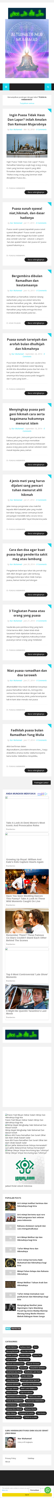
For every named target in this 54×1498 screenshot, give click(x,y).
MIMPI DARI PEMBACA (29, 1388)
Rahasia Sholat (30, 1409)
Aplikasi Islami (25, 1347)
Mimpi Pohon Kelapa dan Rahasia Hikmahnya (32, 1272)
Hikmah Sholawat (33, 1364)
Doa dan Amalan (27, 1351)
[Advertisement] (27, 1076)
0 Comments (41, 129)
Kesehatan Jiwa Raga (14, 1372)
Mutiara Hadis (12, 1392)
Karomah (23, 1368)
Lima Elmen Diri (12, 1380)
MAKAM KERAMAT (13, 1384)
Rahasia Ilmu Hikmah (14, 1409)
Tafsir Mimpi (11, 1413)
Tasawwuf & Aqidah (26, 1413)
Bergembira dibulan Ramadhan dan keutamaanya (27, 280)
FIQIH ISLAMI (11, 1359)
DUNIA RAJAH (25, 1355)
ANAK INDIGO (12, 1347)
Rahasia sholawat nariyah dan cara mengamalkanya (31, 1227)
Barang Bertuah (12, 1351)
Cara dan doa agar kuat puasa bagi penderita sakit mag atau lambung (27, 554)
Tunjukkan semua (27, 103)
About (7, 1461)
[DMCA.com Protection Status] (13, 1329)
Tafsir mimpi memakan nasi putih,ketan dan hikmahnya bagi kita (32, 1297)
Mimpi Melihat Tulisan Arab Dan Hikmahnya (32, 1284)
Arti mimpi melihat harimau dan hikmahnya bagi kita (32, 1204)
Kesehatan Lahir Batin (33, 1372)
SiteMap (31, 1458)
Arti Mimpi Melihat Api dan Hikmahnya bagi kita (29, 1238)
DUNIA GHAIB (12, 1355)
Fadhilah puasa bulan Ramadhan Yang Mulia (27, 732)
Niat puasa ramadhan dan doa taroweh (27, 672)
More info (5, 1490)
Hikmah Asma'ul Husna (15, 1364)
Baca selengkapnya (36, 192)
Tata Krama (41, 1413)
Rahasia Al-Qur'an (26, 1405)
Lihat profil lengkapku (25, 1442)
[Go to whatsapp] (47, 1490)
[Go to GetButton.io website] (48, 1495)
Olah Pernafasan (26, 1392)
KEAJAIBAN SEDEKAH (37, 1368)
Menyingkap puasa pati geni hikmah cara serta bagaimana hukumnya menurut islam (27, 416)
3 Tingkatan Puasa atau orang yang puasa (27, 613)
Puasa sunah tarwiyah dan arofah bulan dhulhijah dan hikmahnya (27, 344)
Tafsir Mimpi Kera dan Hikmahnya (27, 1250)
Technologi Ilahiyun (14, 1417)
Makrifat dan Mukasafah (31, 1384)
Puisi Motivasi (12, 1405)
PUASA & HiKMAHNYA (15, 1401)
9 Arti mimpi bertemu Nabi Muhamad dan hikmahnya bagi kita (32, 1263)
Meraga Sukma (12, 1388)
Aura (35, 1347)
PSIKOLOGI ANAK (35, 1397)
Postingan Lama (41, 782)
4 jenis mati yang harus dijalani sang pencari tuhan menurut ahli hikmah (27, 488)
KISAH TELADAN (12, 1376)
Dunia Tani (37, 1355)
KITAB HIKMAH (26, 1376)
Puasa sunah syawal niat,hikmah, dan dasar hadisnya (27, 213)
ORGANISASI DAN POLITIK (16, 1397)
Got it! (27, 1495)
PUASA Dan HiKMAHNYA (35, 1401)
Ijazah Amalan (12, 1368)
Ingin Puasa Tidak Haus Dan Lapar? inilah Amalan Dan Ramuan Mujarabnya (27, 119)
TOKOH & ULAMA (30, 1417)
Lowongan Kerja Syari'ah (30, 1380)
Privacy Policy (10, 1458)
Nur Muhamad (16, 129)
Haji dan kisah (24, 1359)
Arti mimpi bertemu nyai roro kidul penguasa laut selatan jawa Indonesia (31, 1217)
